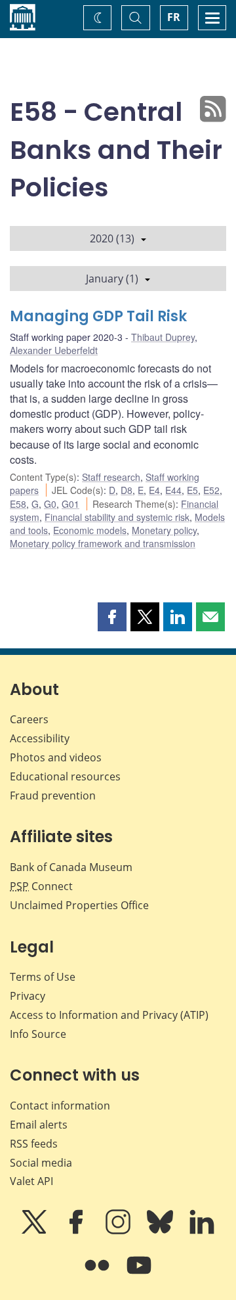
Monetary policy (164, 530)
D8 (126, 490)
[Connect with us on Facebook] (77, 1231)
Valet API (31, 1181)
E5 (192, 490)
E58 (18, 503)
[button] (112, 616)
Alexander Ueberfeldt (54, 350)
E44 (173, 490)
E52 (211, 490)
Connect (41, 886)
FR (173, 17)
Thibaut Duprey (163, 337)
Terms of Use (42, 977)
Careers (29, 719)
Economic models (90, 530)
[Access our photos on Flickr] (98, 1274)
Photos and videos (56, 757)
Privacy (27, 996)
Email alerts (39, 1124)
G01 (70, 503)
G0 (50, 503)
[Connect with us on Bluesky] (161, 1231)
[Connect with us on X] (35, 1231)
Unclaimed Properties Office (79, 905)
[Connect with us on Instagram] (119, 1231)
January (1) (112, 278)
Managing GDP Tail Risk (98, 316)
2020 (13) (112, 238)
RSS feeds (34, 1143)
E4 (154, 490)
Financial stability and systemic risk (117, 517)
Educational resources (65, 776)
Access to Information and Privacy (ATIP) (109, 1015)
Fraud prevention (53, 795)
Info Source (38, 1034)
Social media (41, 1162)
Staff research (111, 476)
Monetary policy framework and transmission (102, 543)
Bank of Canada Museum (71, 867)
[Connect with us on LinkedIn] (202, 1231)
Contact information (60, 1105)
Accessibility (39, 738)
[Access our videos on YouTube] (139, 1274)
